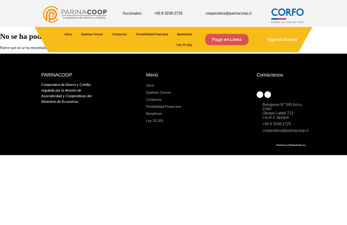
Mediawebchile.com (297, 145)
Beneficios (184, 34)
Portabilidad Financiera (152, 34)
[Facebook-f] (260, 94)
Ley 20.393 (184, 44)
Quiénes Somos (92, 34)
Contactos (119, 34)
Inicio (68, 34)
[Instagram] (267, 94)
